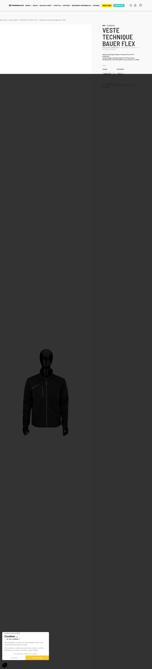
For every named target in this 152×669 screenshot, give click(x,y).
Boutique (13, 20)
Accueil (3, 20)
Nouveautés (119, 5)
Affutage (66, 5)
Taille (104, 69)
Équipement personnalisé (81, 5)
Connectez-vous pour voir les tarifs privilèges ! (120, 48)
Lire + (104, 65)
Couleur (120, 69)
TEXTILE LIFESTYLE (28, 20)
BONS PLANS (107, 5)
